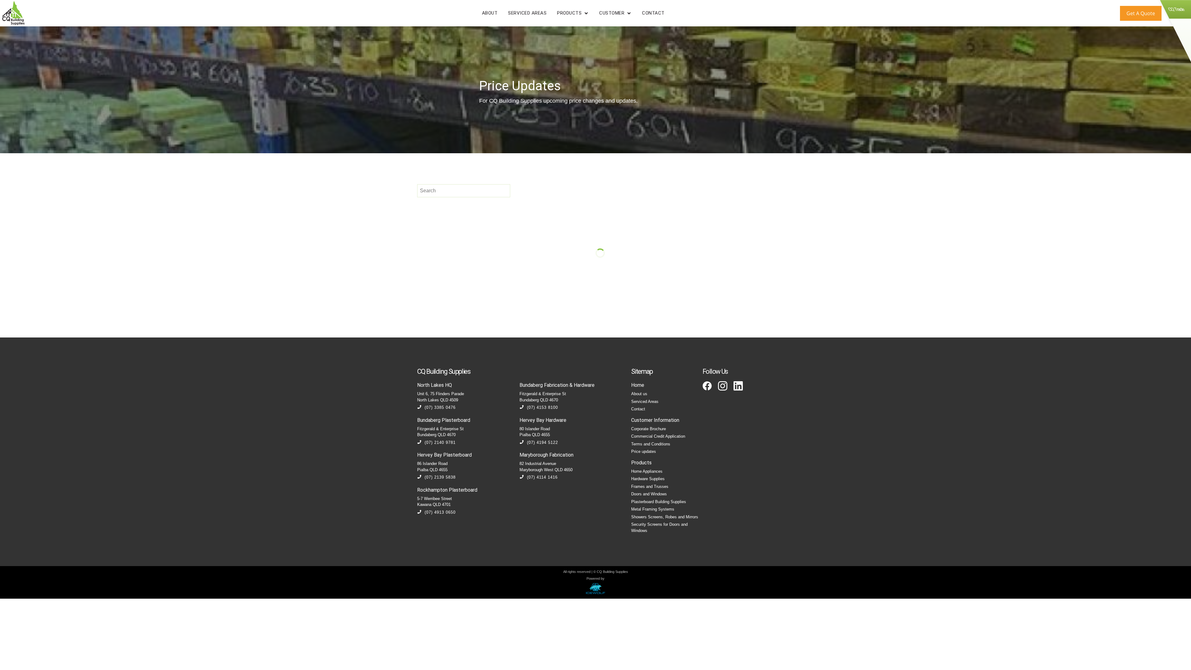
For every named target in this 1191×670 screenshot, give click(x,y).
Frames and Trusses (649, 486)
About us (639, 393)
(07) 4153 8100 (542, 407)
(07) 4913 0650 (440, 512)
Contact (638, 409)
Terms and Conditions (650, 444)
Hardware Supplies (648, 478)
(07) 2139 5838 (440, 477)
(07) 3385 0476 (440, 407)
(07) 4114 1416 (542, 477)
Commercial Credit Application (658, 436)
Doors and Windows (649, 494)
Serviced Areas (644, 401)
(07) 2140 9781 (440, 442)
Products (641, 463)
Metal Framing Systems (652, 509)
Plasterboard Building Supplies (658, 501)
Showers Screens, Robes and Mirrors (664, 517)
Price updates (643, 451)
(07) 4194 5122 (542, 442)
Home (637, 385)
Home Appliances (646, 471)
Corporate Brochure (648, 429)
